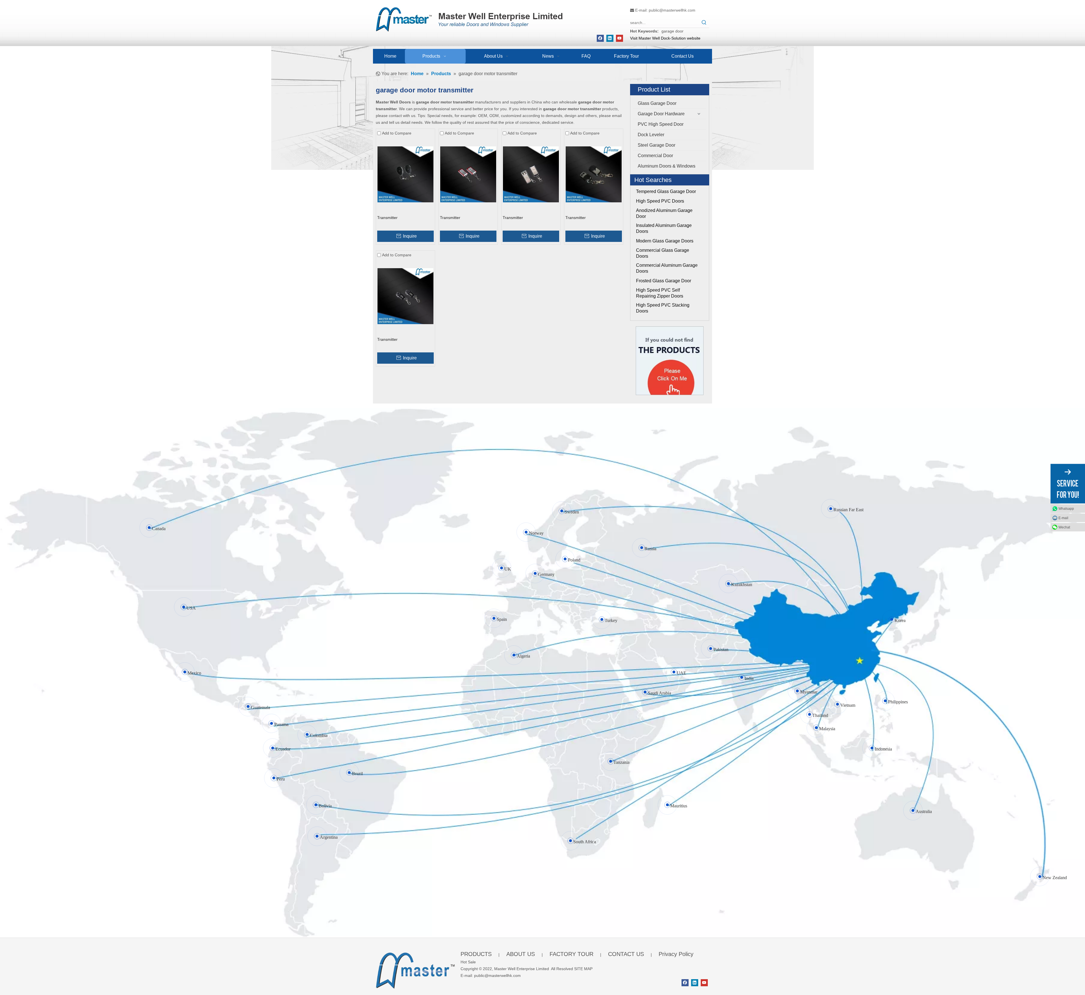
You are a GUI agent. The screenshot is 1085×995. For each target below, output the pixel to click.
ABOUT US (520, 954)
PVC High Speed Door (660, 124)
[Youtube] (619, 38)
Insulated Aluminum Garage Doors (664, 228)
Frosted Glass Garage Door (663, 280)
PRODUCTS (476, 954)
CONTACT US (626, 954)
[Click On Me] (670, 360)
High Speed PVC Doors (660, 201)
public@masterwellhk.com (672, 10)
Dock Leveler (651, 134)
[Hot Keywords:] (704, 23)
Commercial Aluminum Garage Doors (667, 268)
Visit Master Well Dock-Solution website (665, 38)
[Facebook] (600, 38)
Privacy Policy (676, 954)
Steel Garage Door (656, 145)
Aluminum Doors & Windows (666, 166)
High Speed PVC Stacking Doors (662, 308)
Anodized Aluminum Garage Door (664, 213)
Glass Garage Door (657, 103)
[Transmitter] (405, 174)
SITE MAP (583, 968)
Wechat (1064, 527)
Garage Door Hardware (661, 113)
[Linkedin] (609, 38)
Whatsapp (1066, 508)
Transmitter (387, 217)
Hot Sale (468, 962)
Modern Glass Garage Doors (664, 241)
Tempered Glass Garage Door (666, 191)
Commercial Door (655, 155)
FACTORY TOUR (571, 954)
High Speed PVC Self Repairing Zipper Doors (659, 293)
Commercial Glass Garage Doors (662, 253)
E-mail (1063, 518)
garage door (672, 31)
